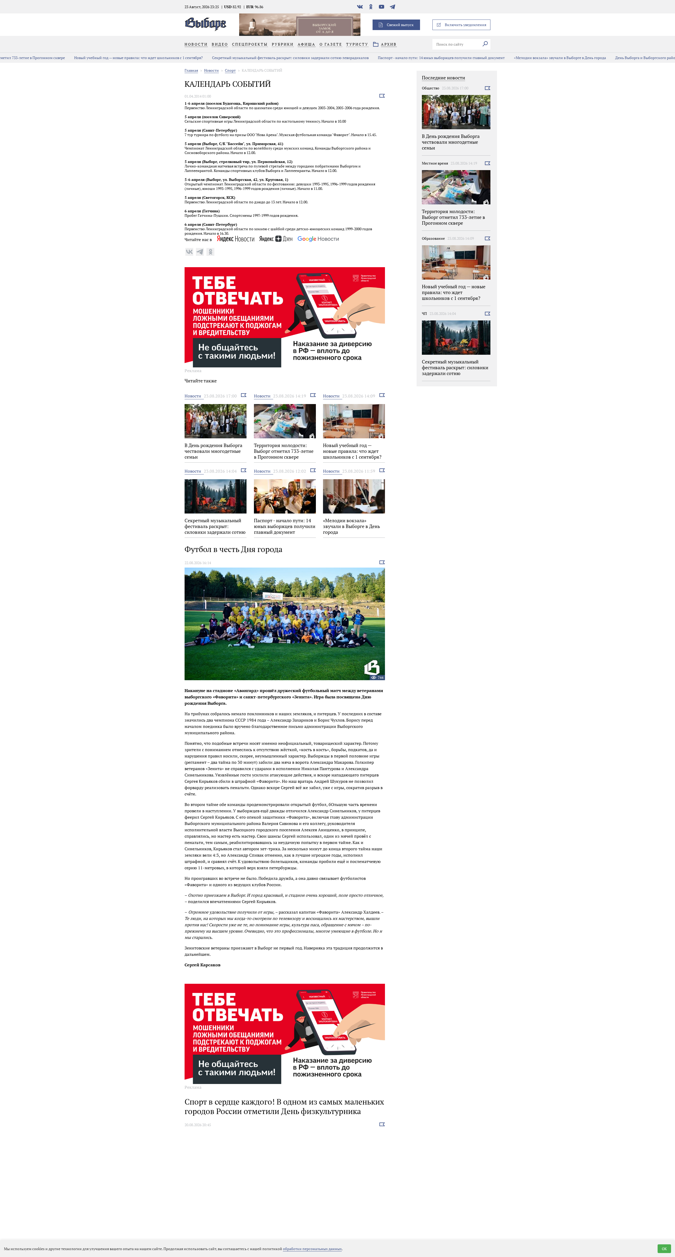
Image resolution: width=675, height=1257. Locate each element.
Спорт (230, 70)
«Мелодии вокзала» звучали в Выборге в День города (508, 57)
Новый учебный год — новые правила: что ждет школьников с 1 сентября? (86, 57)
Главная (191, 70)
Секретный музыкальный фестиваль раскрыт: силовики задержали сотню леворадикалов (238, 57)
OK (664, 1248)
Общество (430, 88)
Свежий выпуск (400, 24)
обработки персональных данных (312, 1248)
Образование (433, 238)
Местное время (435, 163)
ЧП (424, 313)
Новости (211, 70)
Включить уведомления (465, 24)
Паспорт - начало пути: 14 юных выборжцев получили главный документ (389, 57)
